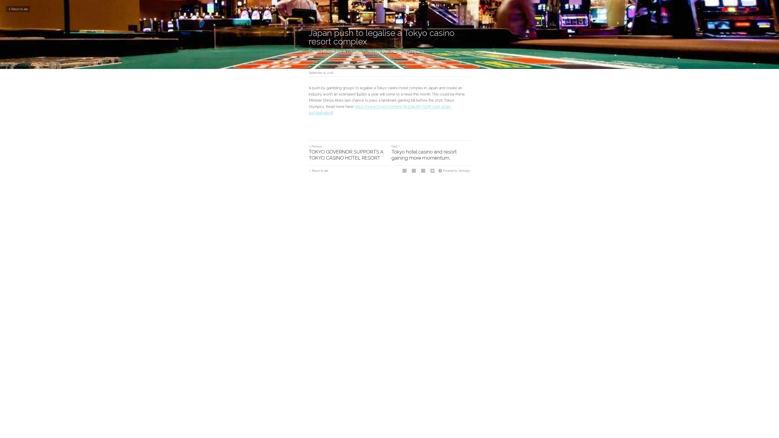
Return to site (19, 9)
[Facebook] (404, 171)
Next (394, 146)
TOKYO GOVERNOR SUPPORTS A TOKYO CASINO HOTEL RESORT (346, 155)
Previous (317, 146)
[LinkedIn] (423, 171)
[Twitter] (414, 171)
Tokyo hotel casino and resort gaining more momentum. (424, 155)
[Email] (432, 171)
